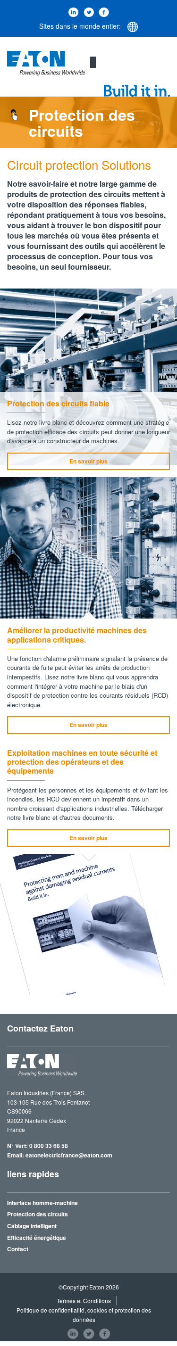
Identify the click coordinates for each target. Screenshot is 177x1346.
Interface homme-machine (42, 1202)
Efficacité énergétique (36, 1237)
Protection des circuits (37, 1214)
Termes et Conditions (84, 1300)
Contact (17, 1249)
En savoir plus (88, 461)
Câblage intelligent (32, 1226)
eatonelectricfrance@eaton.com (68, 1155)
